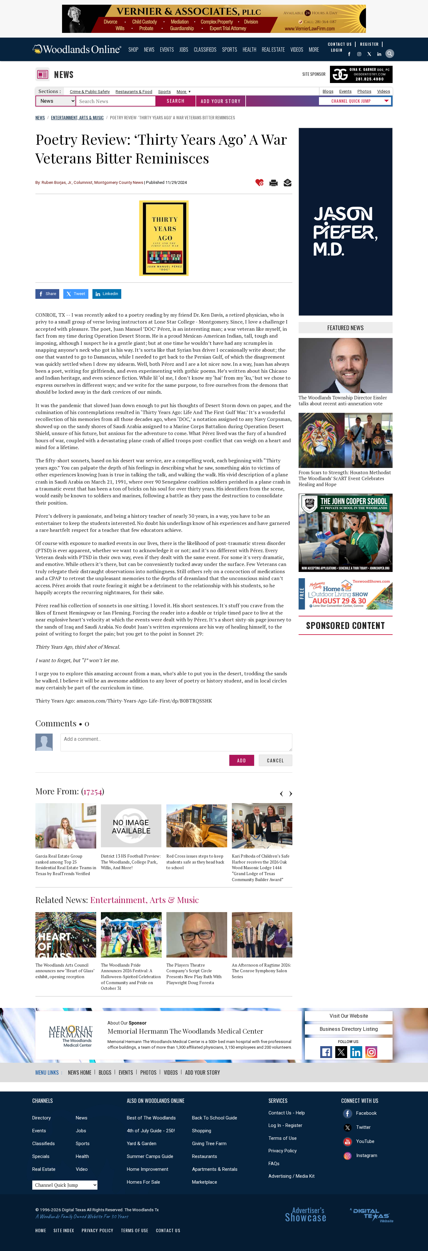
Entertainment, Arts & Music (144, 899)
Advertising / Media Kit (292, 1176)
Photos (364, 91)
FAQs (274, 1163)
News (149, 49)
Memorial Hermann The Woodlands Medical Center (185, 1030)
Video (82, 1169)
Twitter (363, 1127)
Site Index (64, 1230)
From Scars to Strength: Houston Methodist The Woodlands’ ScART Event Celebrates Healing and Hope (345, 478)
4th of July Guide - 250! (151, 1131)
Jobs (184, 49)
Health (249, 49)
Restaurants (204, 1156)
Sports (229, 49)
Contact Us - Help (287, 1113)
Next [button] (291, 794)
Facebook (366, 1113)
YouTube (365, 1141)
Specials (41, 1156)
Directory (41, 1118)
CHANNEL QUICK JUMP (351, 101)
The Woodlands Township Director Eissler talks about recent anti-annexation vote (343, 401)
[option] (68, 842)
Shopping (201, 1131)
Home (40, 1230)
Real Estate (273, 49)
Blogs (328, 91)
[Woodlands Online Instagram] (359, 54)
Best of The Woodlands (151, 1118)
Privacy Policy (283, 1151)
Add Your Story (221, 101)
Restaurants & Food (134, 91)
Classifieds (205, 49)
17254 (92, 791)
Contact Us (168, 1230)
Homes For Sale (143, 1182)
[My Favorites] (259, 182)
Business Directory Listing (349, 1029)
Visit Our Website (349, 1016)
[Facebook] (349, 54)
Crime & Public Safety (90, 91)
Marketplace (204, 1182)
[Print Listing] (273, 182)
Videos (296, 49)
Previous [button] (281, 794)
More (314, 49)
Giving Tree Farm (209, 1143)
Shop (133, 49)
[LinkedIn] (379, 54)
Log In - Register (285, 1125)
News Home (79, 1072)
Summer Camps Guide (150, 1156)
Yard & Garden (141, 1143)
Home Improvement (147, 1169)
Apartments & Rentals (214, 1169)
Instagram (366, 1155)
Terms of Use (283, 1138)
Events (167, 49)
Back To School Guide (214, 1118)
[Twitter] (369, 54)
